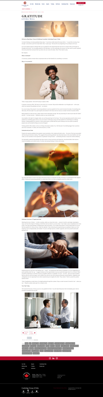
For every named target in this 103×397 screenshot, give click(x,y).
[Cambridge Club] (25, 4)
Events (43, 4)
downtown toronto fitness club (54, 348)
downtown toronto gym (68, 348)
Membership (37, 4)
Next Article (31, 332)
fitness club (51, 343)
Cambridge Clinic (64, 4)
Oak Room (58, 4)
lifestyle (47, 346)
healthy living (25, 348)
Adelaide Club (35, 343)
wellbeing (57, 346)
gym (30, 343)
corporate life (36, 353)
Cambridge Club (43, 343)
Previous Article (26, 332)
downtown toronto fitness (40, 348)
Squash (47, 4)
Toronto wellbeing (74, 346)
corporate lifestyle (66, 350)
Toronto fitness (25, 346)
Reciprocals (72, 4)
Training (52, 4)
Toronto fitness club (70, 343)
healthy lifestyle (41, 346)
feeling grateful (35, 350)
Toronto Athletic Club (59, 343)
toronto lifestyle (57, 350)
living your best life (48, 350)
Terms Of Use (64, 388)
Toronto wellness (65, 346)
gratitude (31, 348)
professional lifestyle (27, 353)
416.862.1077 (81, 5)
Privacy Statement (56, 388)
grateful (41, 350)
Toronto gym (33, 346)
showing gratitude (26, 350)
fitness (26, 343)
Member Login (81, 3)
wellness (52, 346)
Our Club (31, 4)
